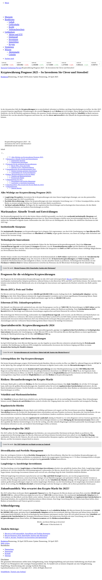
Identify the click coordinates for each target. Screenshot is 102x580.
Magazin (9, 17)
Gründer (12, 54)
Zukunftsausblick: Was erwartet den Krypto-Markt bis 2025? (25, 184)
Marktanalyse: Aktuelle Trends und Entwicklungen (22, 159)
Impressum (9, 551)
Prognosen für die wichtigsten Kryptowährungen (21, 164)
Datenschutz (9, 549)
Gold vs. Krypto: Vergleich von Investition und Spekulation (26, 537)
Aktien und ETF (16, 34)
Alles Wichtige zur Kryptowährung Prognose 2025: (27, 157)
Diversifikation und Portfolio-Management (23, 181)
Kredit (11, 27)
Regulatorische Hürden (17, 178)
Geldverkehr (14, 24)
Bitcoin (69, 279)
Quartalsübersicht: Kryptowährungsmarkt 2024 (21, 169)
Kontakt (8, 554)
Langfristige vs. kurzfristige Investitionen (23, 183)
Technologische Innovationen (19, 162)
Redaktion (4, 77)
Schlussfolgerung (11, 186)
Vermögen (9, 47)
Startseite (4, 68)
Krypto (12, 44)
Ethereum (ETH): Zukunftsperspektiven (22, 167)
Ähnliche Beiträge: (16, 188)
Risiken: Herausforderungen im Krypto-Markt (20, 174)
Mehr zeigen (5, 543)
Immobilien (14, 42)
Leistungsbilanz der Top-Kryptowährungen (23, 172)
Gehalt (11, 22)
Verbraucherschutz (16, 29)
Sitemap (8, 556)
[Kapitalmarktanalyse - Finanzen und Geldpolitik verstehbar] (16, 13)
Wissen (8, 49)
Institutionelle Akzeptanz (18, 160)
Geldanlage (10, 32)
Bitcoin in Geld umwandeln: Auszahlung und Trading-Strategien (27, 533)
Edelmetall (13, 37)
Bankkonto (9, 19)
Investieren (13, 39)
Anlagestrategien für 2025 (14, 179)
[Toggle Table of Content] (2, 153)
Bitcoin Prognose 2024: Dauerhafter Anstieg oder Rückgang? (26, 535)
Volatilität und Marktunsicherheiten (21, 176)
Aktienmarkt (14, 52)
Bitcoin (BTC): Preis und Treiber (20, 166)
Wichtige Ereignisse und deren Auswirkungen (24, 171)
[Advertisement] (51, 93)
